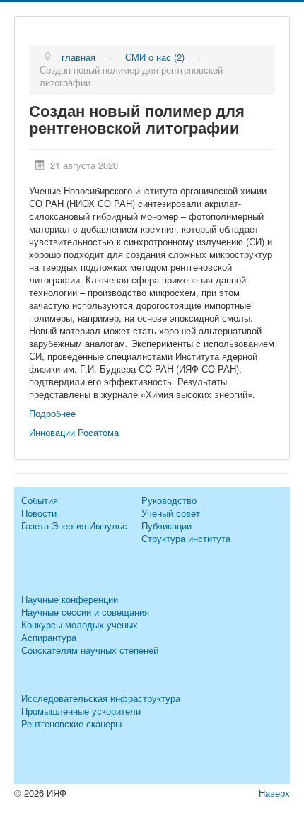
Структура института (185, 538)
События (39, 500)
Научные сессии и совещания (85, 612)
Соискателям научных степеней (89, 650)
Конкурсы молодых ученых (79, 624)
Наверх (274, 793)
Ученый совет (170, 513)
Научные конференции (69, 599)
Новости (39, 513)
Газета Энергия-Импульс (74, 525)
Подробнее (52, 413)
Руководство (169, 500)
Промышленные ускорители (81, 711)
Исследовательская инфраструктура (100, 698)
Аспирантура (48, 637)
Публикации (166, 525)
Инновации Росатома (75, 432)
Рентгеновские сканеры (71, 723)
